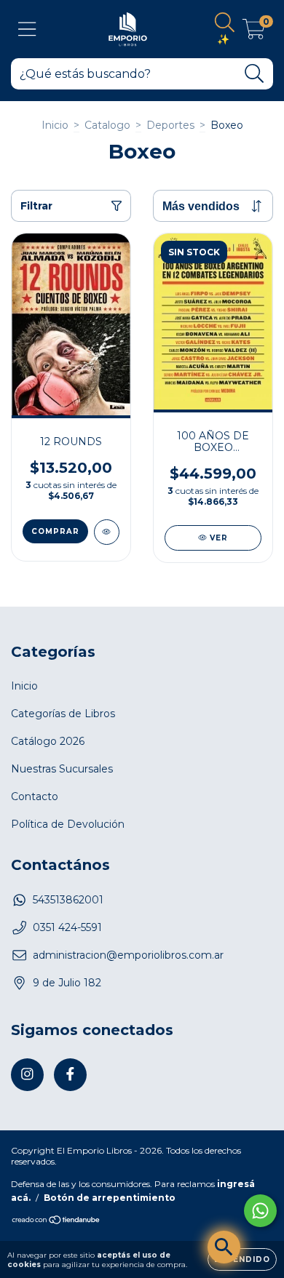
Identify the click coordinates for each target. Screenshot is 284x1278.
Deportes (170, 125)
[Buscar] (254, 74)
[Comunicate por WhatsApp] (260, 1210)
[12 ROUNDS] (106, 532)
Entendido (242, 1259)
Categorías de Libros (63, 713)
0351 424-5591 (67, 927)
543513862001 (68, 899)
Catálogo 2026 (47, 741)
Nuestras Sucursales (62, 768)
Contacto (34, 796)
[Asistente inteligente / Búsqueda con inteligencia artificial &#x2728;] (224, 1247)
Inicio (55, 125)
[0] (254, 32)
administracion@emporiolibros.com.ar (128, 955)
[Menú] (27, 29)
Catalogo (107, 125)
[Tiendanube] (56, 1220)
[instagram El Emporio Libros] (27, 1074)
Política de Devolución (68, 824)
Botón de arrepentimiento (109, 1197)
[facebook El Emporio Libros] (70, 1074)
